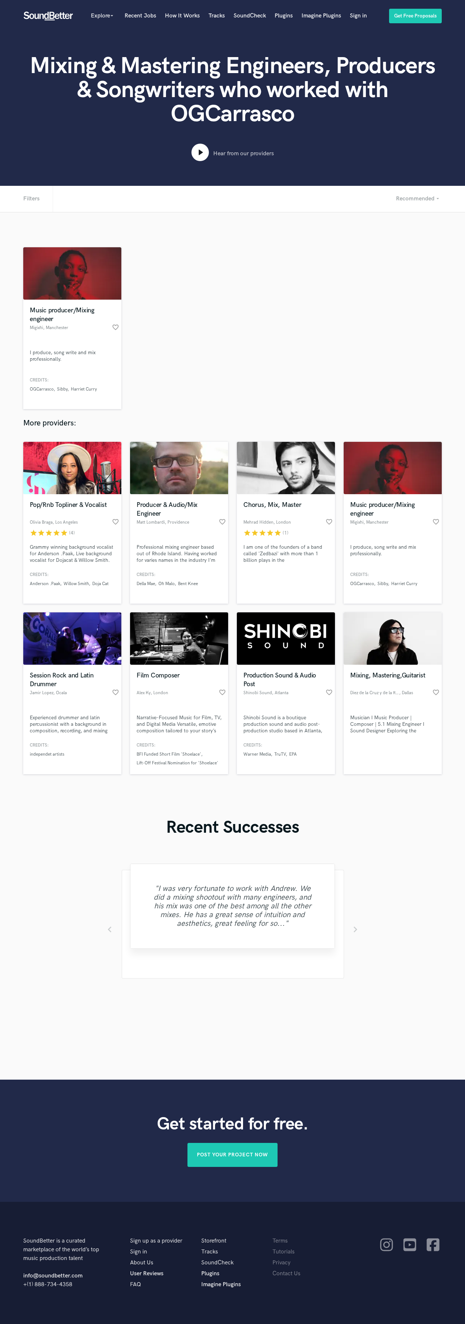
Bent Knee (188, 584)
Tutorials (283, 1251)
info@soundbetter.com (52, 1275)
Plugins (284, 15)
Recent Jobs (140, 15)
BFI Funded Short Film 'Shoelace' (169, 754)
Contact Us (286, 1273)
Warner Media (257, 754)
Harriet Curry (84, 389)
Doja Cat (100, 584)
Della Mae (146, 584)
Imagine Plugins (321, 15)
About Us (141, 1262)
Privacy (281, 1262)
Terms (280, 1240)
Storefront (213, 1240)
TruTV (280, 754)
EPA (293, 754)
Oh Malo (166, 584)
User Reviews (146, 1273)
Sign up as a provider (156, 1240)
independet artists (47, 754)
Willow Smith (76, 584)
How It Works (182, 15)
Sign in (358, 15)
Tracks (217, 15)
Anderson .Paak (45, 584)
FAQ (135, 1284)
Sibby (62, 389)
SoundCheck (250, 15)
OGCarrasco (42, 389)
